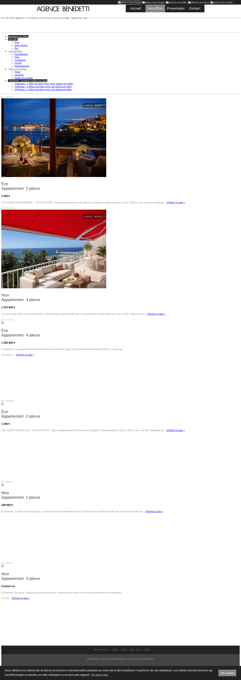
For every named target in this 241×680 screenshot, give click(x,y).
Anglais (124, 650)
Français (115, 650)
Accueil (136, 8)
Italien (131, 650)
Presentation (176, 8)
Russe (139, 650)
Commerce (20, 60)
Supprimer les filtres (18, 36)
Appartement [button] (15, 51)
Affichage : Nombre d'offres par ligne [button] (27, 80)
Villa (16, 57)
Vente (17, 71)
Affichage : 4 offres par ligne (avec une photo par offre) (43, 89)
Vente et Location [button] (17, 69)
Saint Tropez (21, 45)
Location (19, 74)
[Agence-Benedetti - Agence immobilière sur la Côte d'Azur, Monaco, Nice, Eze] (63, 9)
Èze (16, 48)
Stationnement (21, 66)
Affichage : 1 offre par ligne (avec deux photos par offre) (43, 83)
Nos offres (155, 8)
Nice (16, 42)
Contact (194, 8)
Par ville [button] (13, 39)
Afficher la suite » (175, 202)
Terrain (18, 63)
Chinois (147, 650)
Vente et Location (23, 77)
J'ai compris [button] (227, 673)
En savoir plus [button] (99, 674)
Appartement (21, 54)
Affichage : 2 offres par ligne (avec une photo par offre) (43, 86)
